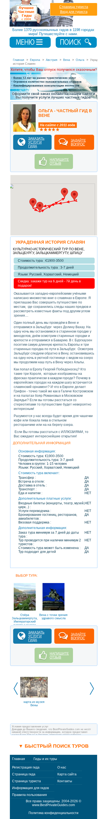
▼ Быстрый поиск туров (53, 746)
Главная (18, 759)
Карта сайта (67, 774)
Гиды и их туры (45, 759)
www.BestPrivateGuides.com (53, 805)
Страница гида (23, 774)
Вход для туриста (74, 12)
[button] (74, 195)
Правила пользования (29, 795)
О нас (61, 767)
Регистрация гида (26, 767)
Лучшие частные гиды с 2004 (42, 13)
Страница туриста (73, 7)
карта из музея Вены (34, 703)
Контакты (64, 781)
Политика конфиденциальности (53, 813)
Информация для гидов (30, 788)
